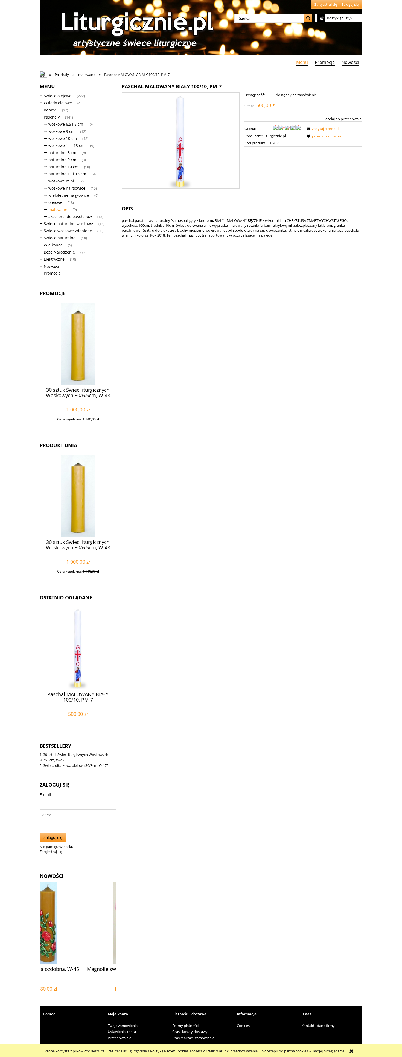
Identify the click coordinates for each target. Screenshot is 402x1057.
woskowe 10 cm (62, 138)
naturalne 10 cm (63, 166)
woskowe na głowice (66, 188)
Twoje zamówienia (123, 1025)
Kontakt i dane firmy (318, 1025)
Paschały (52, 117)
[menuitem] (302, 62)
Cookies (243, 1025)
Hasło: (45, 814)
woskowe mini (61, 181)
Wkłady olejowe (58, 102)
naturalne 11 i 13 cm (67, 173)
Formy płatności (185, 1025)
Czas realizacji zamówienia (193, 1037)
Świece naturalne (59, 237)
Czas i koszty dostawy (190, 1031)
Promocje (52, 273)
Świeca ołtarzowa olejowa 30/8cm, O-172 (76, 765)
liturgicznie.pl (275, 135)
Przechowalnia (119, 1037)
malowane (57, 209)
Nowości (51, 266)
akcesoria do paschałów (70, 216)
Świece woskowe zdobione (68, 230)
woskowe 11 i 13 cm (66, 145)
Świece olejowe (57, 95)
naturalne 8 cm (62, 152)
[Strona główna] (135, 28)
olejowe (55, 202)
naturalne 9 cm (62, 159)
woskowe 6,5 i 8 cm (65, 124)
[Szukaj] (308, 18)
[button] (323, 128)
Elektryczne (54, 259)
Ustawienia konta (122, 1031)
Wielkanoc (53, 245)
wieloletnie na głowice (68, 195)
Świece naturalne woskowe (68, 223)
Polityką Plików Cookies (169, 1051)
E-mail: (46, 794)
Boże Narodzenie (59, 252)
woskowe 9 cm (61, 131)
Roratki (50, 110)
